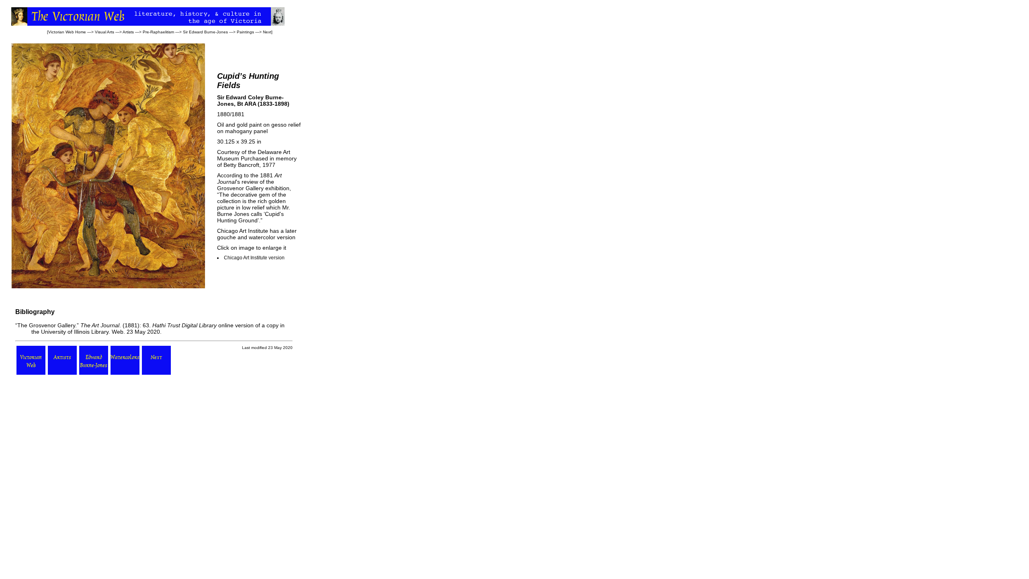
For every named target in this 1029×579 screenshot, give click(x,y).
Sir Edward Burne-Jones (205, 32)
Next (267, 32)
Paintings (245, 32)
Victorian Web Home (67, 32)
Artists (128, 32)
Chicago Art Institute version (254, 258)
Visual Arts (104, 32)
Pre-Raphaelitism (158, 32)
